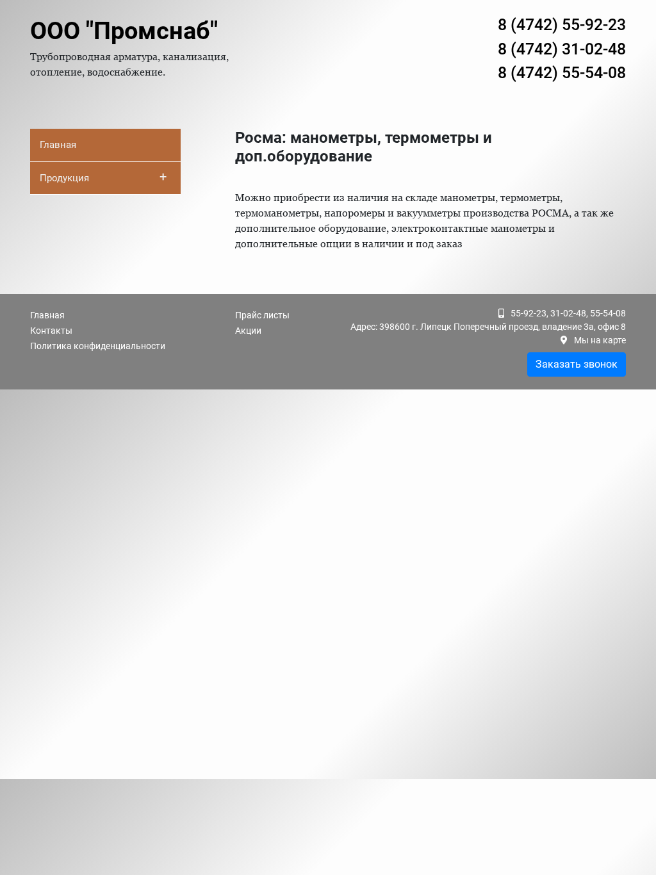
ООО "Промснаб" (124, 31)
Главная (58, 145)
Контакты (51, 330)
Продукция (103, 176)
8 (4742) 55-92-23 (562, 24)
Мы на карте (600, 340)
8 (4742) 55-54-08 (562, 72)
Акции (248, 330)
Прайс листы (262, 315)
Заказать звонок (577, 364)
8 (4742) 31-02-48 (562, 49)
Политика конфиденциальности (97, 346)
